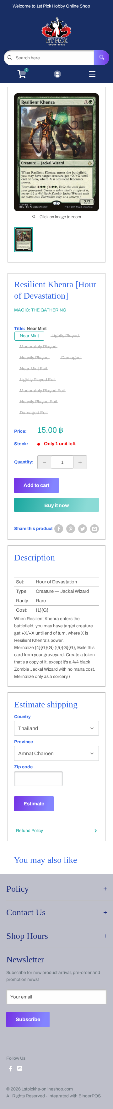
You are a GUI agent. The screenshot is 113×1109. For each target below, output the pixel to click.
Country (22, 717)
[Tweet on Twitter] (82, 528)
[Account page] (57, 74)
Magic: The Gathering (40, 310)
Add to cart (36, 485)
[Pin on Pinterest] (70, 528)
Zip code (23, 767)
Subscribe (28, 1019)
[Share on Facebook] (58, 528)
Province (23, 742)
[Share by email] (94, 528)
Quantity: (24, 462)
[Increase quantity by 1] (80, 462)
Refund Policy (29, 830)
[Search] (101, 57)
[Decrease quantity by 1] (44, 462)
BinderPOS (89, 1096)
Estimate (34, 803)
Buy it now (56, 505)
